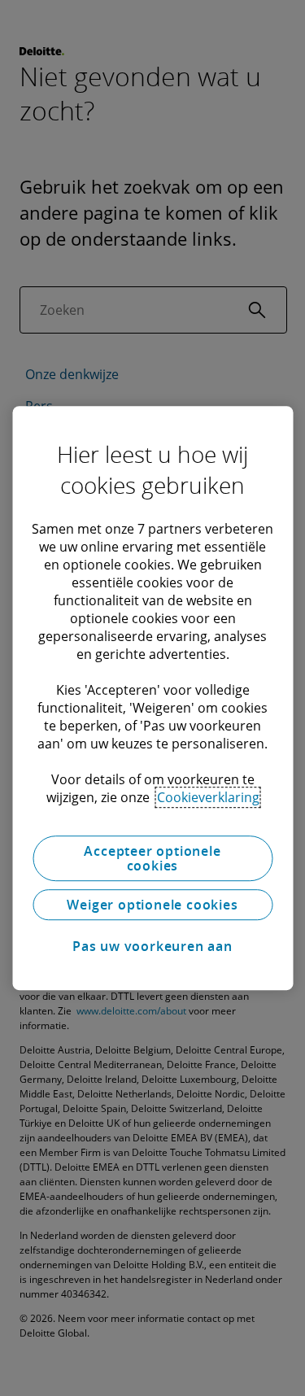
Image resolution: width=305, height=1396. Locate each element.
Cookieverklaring (208, 797)
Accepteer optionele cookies (152, 858)
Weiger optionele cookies (152, 905)
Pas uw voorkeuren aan (152, 946)
